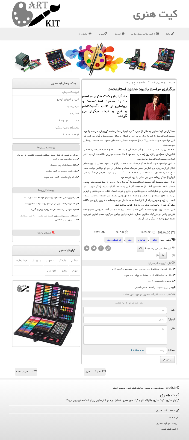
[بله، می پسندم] (140, 248)
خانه (168, 33)
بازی (74, 271)
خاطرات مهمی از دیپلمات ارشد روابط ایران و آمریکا (54, 209)
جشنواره (84, 33)
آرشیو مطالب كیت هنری (143, 33)
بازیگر (62, 260)
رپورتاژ (36, 260)
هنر (85, 172)
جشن (141, 177)
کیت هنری (155, 14)
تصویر (101, 33)
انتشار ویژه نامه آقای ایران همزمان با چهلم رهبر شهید (149, 275)
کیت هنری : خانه (25, 371)
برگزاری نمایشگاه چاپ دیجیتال (64, 165)
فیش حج (74, 113)
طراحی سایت (72, 106)
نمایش (141, 239)
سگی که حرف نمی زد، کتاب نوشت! (62, 171)
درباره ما (173, 417)
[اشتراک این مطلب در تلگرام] (108, 248)
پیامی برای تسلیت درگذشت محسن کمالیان (154, 287)
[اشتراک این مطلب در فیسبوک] (101, 248)
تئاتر (85, 154)
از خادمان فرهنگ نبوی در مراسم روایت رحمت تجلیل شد (51, 203)
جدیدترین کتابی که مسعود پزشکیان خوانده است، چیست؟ (51, 197)
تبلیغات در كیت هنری (167, 423)
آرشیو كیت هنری (169, 428)
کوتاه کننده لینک (70, 134)
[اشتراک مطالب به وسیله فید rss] (86, 248)
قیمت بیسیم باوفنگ (68, 120)
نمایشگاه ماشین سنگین (67, 127)
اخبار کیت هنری (93, 371)
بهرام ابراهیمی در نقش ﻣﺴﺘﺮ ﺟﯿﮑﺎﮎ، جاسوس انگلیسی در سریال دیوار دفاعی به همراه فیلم (47, 157)
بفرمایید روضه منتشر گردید (161, 281)
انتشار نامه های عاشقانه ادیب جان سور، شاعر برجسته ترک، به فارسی (142, 269)
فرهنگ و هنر (114, 239)
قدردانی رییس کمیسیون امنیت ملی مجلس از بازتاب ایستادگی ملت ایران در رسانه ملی (49, 217)
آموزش (118, 33)
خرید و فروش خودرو (68, 99)
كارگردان (110, 186)
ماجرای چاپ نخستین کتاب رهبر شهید (61, 177)
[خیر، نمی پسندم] (163, 255)
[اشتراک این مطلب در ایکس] (94, 248)
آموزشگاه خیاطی (70, 92)
